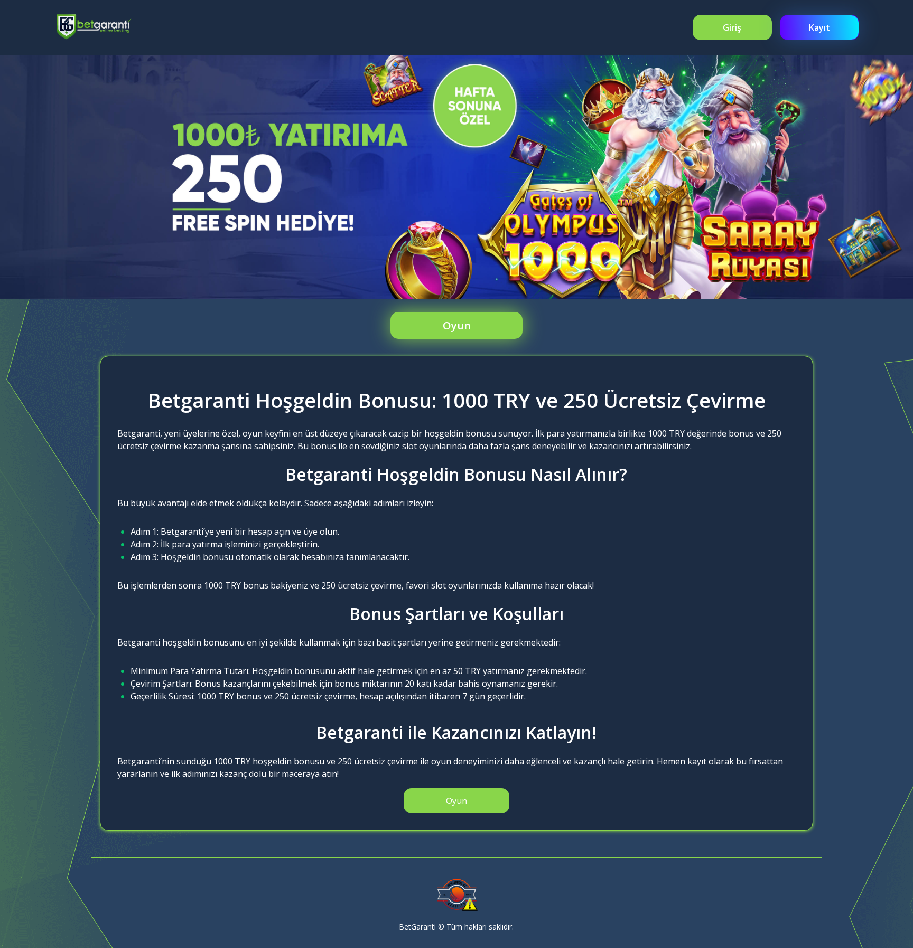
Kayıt (819, 27)
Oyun (457, 325)
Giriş (732, 27)
